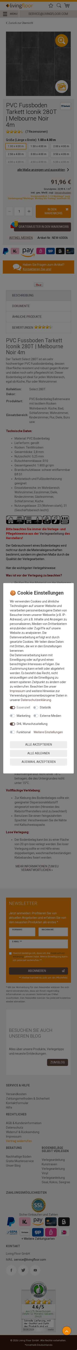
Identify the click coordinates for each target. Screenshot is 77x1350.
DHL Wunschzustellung (32, 724)
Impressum (17, 691)
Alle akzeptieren (38, 744)
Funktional (24, 732)
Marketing (23, 715)
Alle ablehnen (38, 753)
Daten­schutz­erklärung (36, 700)
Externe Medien (50, 715)
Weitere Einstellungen (48, 732)
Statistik (45, 707)
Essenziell (23, 707)
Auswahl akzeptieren (39, 762)
